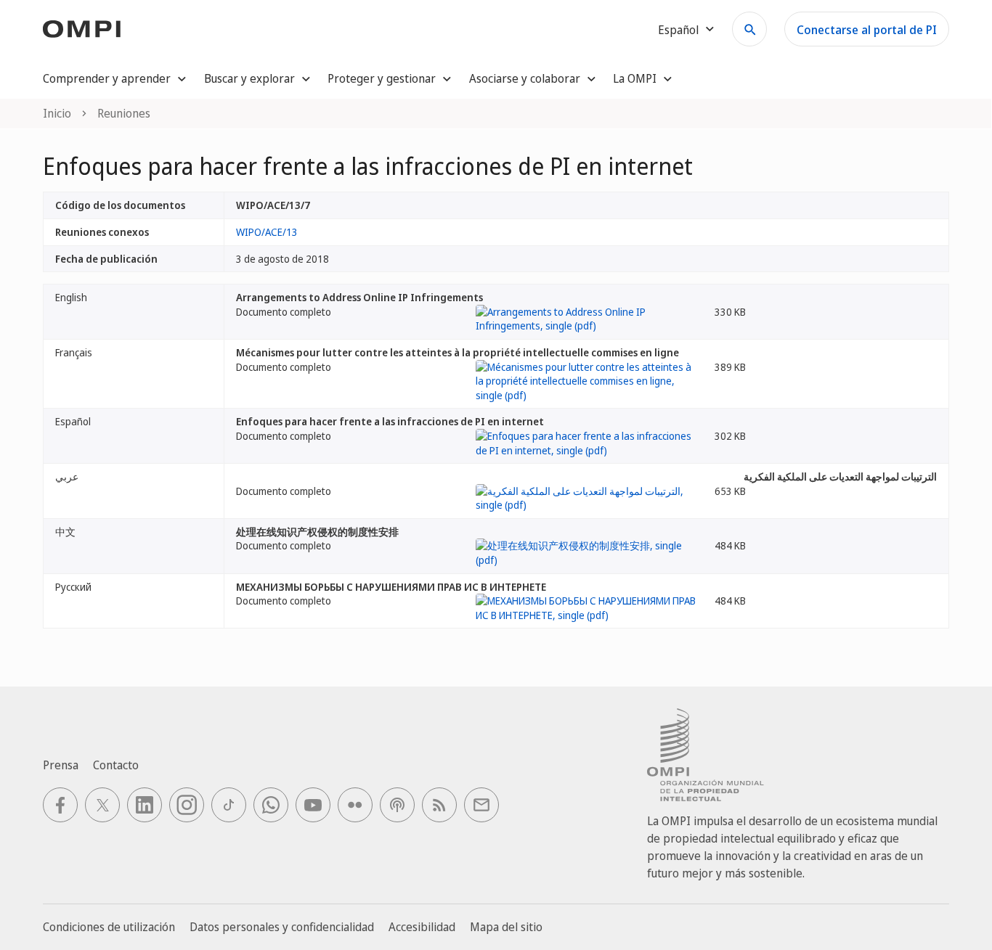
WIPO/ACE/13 (267, 232)
